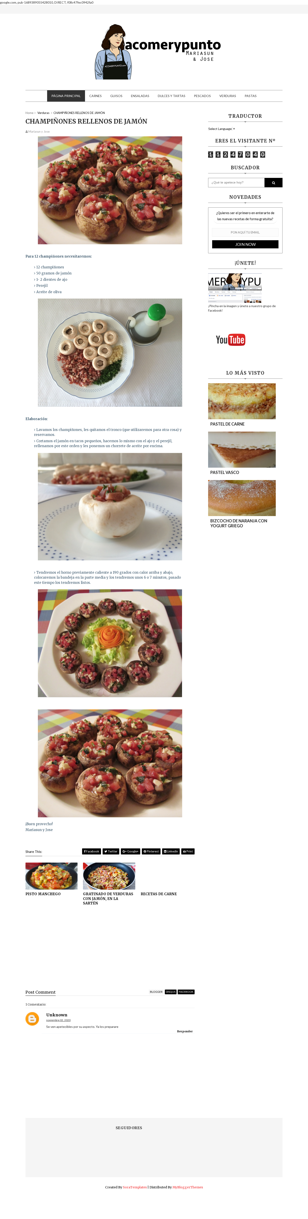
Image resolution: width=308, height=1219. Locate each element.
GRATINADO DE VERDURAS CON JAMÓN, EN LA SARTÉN (108, 898)
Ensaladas (140, 96)
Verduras (227, 96)
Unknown (56, 1014)
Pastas (251, 96)
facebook (186, 991)
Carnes (95, 96)
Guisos (116, 96)
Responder (185, 1031)
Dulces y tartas (171, 96)
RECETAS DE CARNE (159, 894)
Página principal (66, 96)
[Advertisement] (110, 951)
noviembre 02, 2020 (58, 1020)
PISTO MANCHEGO (43, 894)
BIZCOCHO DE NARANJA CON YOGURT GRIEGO (238, 523)
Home (29, 113)
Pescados (202, 96)
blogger (156, 991)
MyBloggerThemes (187, 1187)
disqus (170, 991)
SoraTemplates (135, 1187)
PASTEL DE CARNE (227, 423)
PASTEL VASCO (224, 472)
